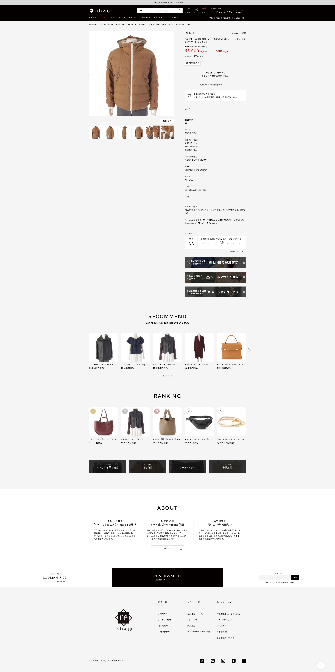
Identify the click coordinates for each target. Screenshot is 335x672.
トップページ (93, 24)
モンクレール (121, 24)
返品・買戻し (159, 17)
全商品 (112, 17)
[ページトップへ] (321, 665)
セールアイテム (187, 466)
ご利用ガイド (145, 17)
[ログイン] (196, 10)
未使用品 (227, 466)
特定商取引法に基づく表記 (228, 613)
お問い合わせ (164, 631)
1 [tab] (163, 375)
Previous (89, 76)
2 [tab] (166, 375)
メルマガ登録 (173, 17)
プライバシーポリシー (226, 619)
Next (174, 76)
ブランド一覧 (193, 602)
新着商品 (92, 17)
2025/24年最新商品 (108, 466)
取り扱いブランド (107, 24)
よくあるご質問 (164, 619)
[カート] (203, 10)
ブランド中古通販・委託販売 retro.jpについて (226, 18)
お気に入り (192, 619)
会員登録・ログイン (195, 613)
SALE (102, 17)
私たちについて (224, 602)
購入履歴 (191, 625)
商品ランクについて (238, 251)
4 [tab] (171, 375)
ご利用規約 (222, 625)
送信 (295, 577)
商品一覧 (162, 602)
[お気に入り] (188, 10)
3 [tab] (168, 375)
